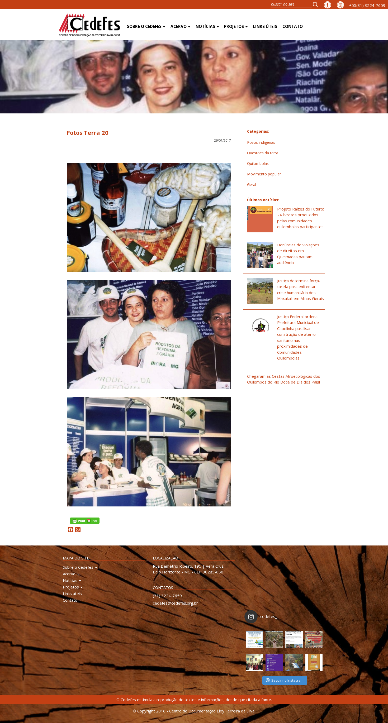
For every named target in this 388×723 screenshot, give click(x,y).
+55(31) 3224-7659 (367, 5)
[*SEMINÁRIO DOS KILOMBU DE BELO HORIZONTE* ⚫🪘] (314, 662)
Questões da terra (262, 152)
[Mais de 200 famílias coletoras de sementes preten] (274, 639)
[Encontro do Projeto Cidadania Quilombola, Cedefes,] (254, 662)
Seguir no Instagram (287, 680)
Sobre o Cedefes (145, 26)
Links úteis (265, 26)
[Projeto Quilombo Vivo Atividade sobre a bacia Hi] (293, 662)
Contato (292, 26)
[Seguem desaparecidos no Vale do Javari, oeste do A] (293, 639)
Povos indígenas (261, 142)
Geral (251, 184)
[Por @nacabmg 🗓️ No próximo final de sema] (254, 639)
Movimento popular (264, 173)
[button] (317, 4)
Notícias (206, 26)
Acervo (179, 26)
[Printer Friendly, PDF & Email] (85, 520)
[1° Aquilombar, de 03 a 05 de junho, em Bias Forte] (314, 639)
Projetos (234, 26)
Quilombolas (258, 163)
